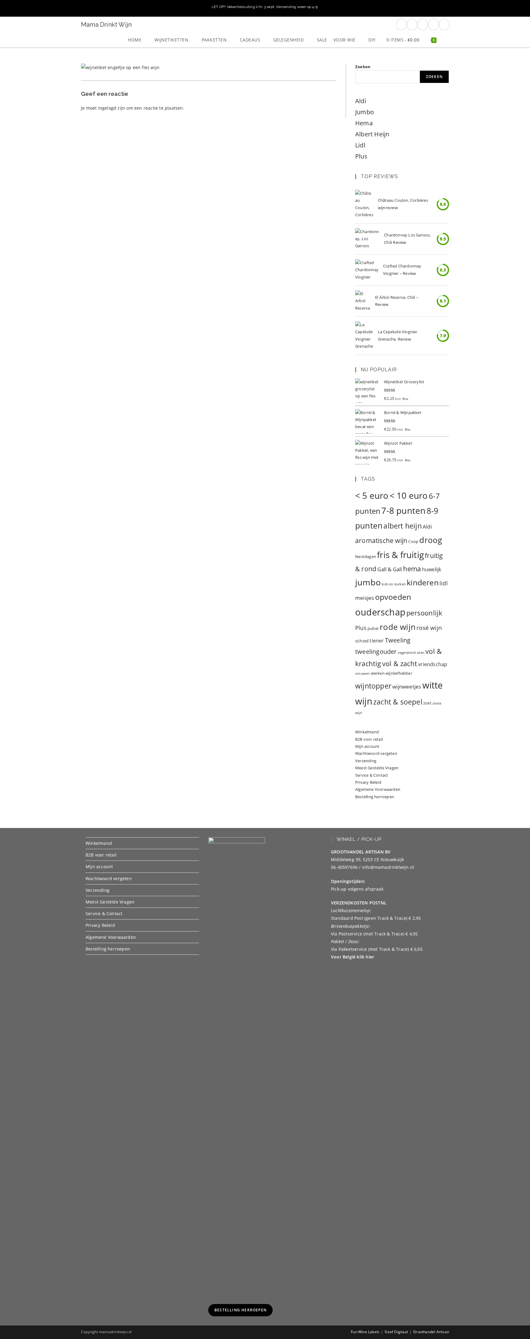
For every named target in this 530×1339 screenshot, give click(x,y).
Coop (413, 541)
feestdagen (365, 556)
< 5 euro (372, 495)
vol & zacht (399, 663)
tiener (377, 640)
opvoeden (393, 596)
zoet (427, 703)
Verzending (365, 760)
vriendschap (432, 664)
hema (412, 568)
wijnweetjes (406, 686)
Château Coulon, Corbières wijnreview (403, 203)
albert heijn (402, 526)
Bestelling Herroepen (240, 1310)
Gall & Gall (389, 569)
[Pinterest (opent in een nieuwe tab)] (412, 24)
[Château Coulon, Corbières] (364, 204)
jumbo (368, 582)
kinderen (423, 582)
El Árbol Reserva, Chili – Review (396, 301)
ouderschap (380, 612)
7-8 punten (403, 510)
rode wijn (398, 627)
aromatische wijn (381, 540)
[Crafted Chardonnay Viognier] (366, 270)
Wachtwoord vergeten (376, 753)
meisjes (364, 597)
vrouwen (362, 673)
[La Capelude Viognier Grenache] (364, 335)
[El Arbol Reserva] (363, 301)
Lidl (360, 145)
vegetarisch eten (411, 652)
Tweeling (398, 640)
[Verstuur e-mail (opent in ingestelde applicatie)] (433, 24)
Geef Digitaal (396, 1331)
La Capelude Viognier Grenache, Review (397, 335)
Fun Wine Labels (365, 1331)
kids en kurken (394, 584)
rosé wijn (429, 627)
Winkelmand (367, 732)
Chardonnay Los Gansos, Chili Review (407, 238)
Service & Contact (371, 775)
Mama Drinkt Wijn (106, 24)
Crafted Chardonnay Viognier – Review (402, 269)
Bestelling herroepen (374, 796)
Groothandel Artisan (431, 1331)
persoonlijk (424, 613)
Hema (364, 123)
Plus (361, 156)
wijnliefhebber (399, 673)
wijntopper (373, 686)
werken (378, 673)
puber (373, 628)
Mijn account (367, 746)
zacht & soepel (397, 702)
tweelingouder (376, 651)
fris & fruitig (400, 554)
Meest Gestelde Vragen (376, 768)
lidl (444, 583)
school (362, 641)
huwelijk (431, 569)
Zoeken (363, 66)
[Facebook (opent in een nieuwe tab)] (401, 24)
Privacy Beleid (368, 782)
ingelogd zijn (111, 108)
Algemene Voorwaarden (377, 789)
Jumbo (364, 112)
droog (430, 539)
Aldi (360, 101)
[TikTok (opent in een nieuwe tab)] (444, 24)
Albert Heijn (372, 134)
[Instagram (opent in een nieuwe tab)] (422, 24)
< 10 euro (409, 495)
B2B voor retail (369, 739)
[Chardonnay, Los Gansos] (367, 239)
